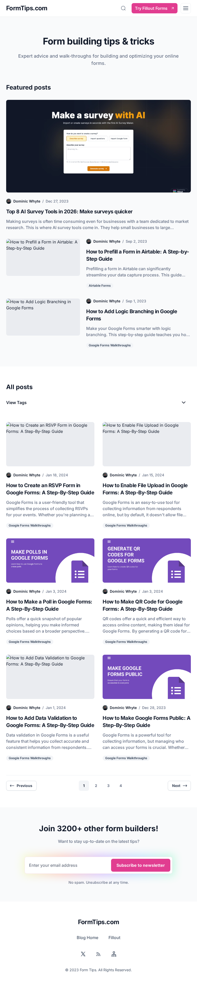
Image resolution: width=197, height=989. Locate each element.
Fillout (114, 937)
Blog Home (87, 937)
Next (176, 785)
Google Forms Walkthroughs (110, 345)
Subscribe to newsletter (140, 865)
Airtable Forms (100, 285)
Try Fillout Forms (151, 8)
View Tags (21, 404)
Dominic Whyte (26, 201)
